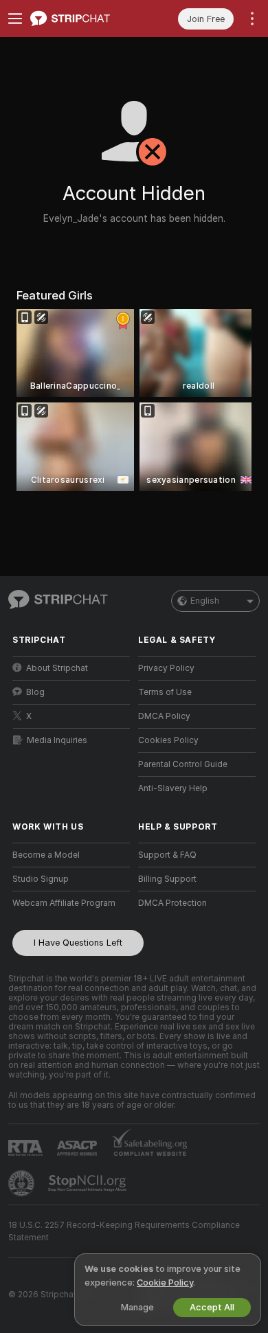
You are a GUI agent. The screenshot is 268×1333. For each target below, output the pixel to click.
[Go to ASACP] (78, 1148)
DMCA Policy (164, 716)
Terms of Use (165, 692)
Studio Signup (40, 879)
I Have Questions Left (78, 942)
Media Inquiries (57, 740)
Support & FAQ (167, 855)
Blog (35, 692)
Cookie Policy (165, 1282)
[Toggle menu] (15, 18)
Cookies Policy (168, 740)
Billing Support (167, 879)
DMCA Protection (172, 903)
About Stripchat (57, 668)
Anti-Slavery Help (173, 788)
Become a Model (46, 855)
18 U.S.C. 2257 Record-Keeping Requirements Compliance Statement (124, 1231)
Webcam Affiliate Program (63, 903)
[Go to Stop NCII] (88, 1183)
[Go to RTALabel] (26, 1148)
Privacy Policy (166, 668)
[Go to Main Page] (82, 18)
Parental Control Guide (182, 764)
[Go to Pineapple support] (22, 1183)
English (204, 601)
